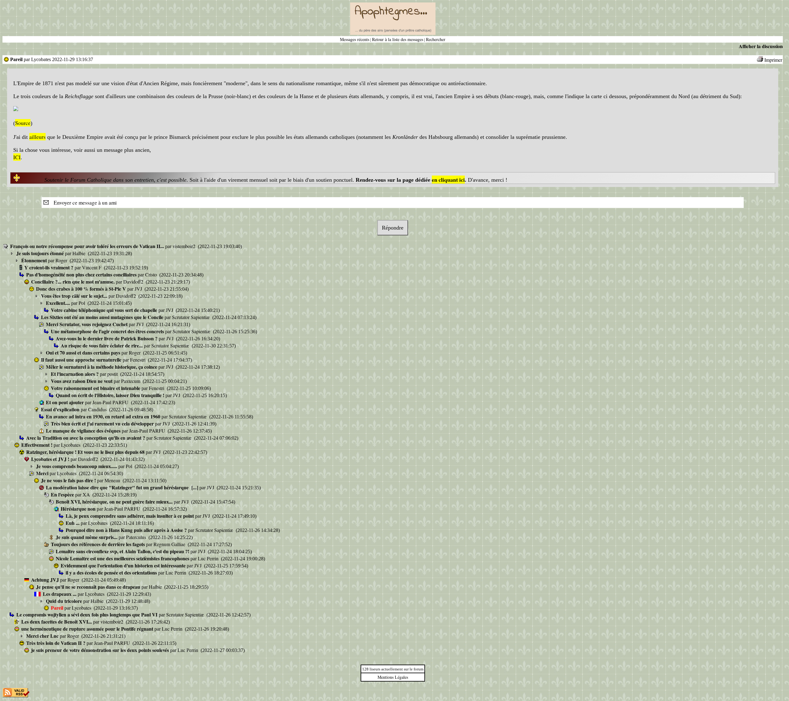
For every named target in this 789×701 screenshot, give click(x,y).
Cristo (151, 274)
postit (113, 374)
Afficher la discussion (761, 46)
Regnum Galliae (169, 544)
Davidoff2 (134, 281)
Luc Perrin (209, 558)
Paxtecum (131, 381)
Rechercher (435, 39)
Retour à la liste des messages (397, 39)
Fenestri (138, 359)
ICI (17, 157)
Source (23, 123)
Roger (61, 260)
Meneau (112, 480)
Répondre (392, 228)
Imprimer (773, 59)
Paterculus (136, 537)
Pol (82, 303)
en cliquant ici (448, 180)
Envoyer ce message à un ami (83, 202)
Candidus (98, 409)
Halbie (79, 253)
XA (87, 494)
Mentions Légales (393, 677)
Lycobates (71, 445)
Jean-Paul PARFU (111, 402)
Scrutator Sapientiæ (191, 317)
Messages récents (354, 39)
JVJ (139, 288)
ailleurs (37, 136)
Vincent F (92, 267)
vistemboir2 (185, 246)
